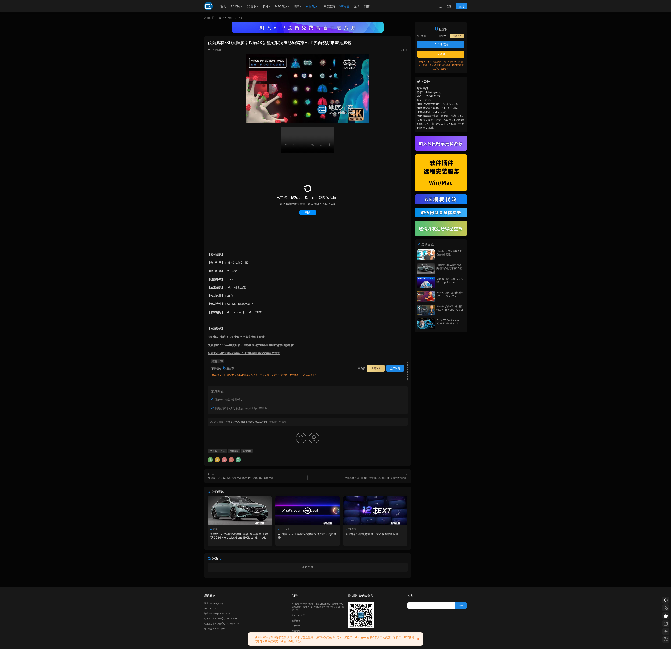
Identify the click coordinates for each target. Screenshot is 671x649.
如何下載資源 (298, 615)
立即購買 (395, 368)
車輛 (215, 529)
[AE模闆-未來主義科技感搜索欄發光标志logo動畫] (307, 510)
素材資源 (311, 6)
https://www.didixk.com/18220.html (246, 421)
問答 (367, 6)
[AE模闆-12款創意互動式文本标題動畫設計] (375, 510)
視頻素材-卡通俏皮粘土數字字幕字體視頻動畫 (236, 337)
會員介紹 (296, 620)
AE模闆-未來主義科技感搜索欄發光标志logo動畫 (307, 535)
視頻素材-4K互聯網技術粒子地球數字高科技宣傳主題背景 (244, 353)
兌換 (356, 6)
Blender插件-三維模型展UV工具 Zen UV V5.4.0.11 (449, 296)
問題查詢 (329, 6)
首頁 (223, 6)
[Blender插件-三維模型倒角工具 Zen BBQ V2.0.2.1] (426, 310)
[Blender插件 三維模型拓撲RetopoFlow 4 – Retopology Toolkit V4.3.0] (426, 282)
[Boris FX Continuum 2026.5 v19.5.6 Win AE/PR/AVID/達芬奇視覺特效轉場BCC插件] (426, 323)
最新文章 (427, 244)
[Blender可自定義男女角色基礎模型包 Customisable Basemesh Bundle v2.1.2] (426, 254)
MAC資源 (281, 6)
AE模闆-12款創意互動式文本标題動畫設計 (372, 534)
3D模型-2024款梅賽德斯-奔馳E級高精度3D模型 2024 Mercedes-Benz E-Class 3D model (239, 535)
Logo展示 (285, 529)
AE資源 (235, 6)
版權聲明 (296, 625)
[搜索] (440, 6)
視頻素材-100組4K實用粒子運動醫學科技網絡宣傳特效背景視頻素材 (251, 345)
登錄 (310, 567)
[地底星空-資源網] (208, 6)
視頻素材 (247, 450)
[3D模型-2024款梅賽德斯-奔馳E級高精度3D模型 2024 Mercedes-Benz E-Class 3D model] (240, 510)
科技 (223, 450)
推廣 (405, 49)
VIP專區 (344, 6)
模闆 (296, 6)
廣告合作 (296, 630)
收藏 (442, 54)
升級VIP (375, 368)
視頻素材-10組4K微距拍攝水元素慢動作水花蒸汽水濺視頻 (376, 477)
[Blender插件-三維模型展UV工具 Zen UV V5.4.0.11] (426, 296)
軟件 (265, 6)
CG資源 (251, 6)
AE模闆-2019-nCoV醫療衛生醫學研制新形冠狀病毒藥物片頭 (240, 477)
